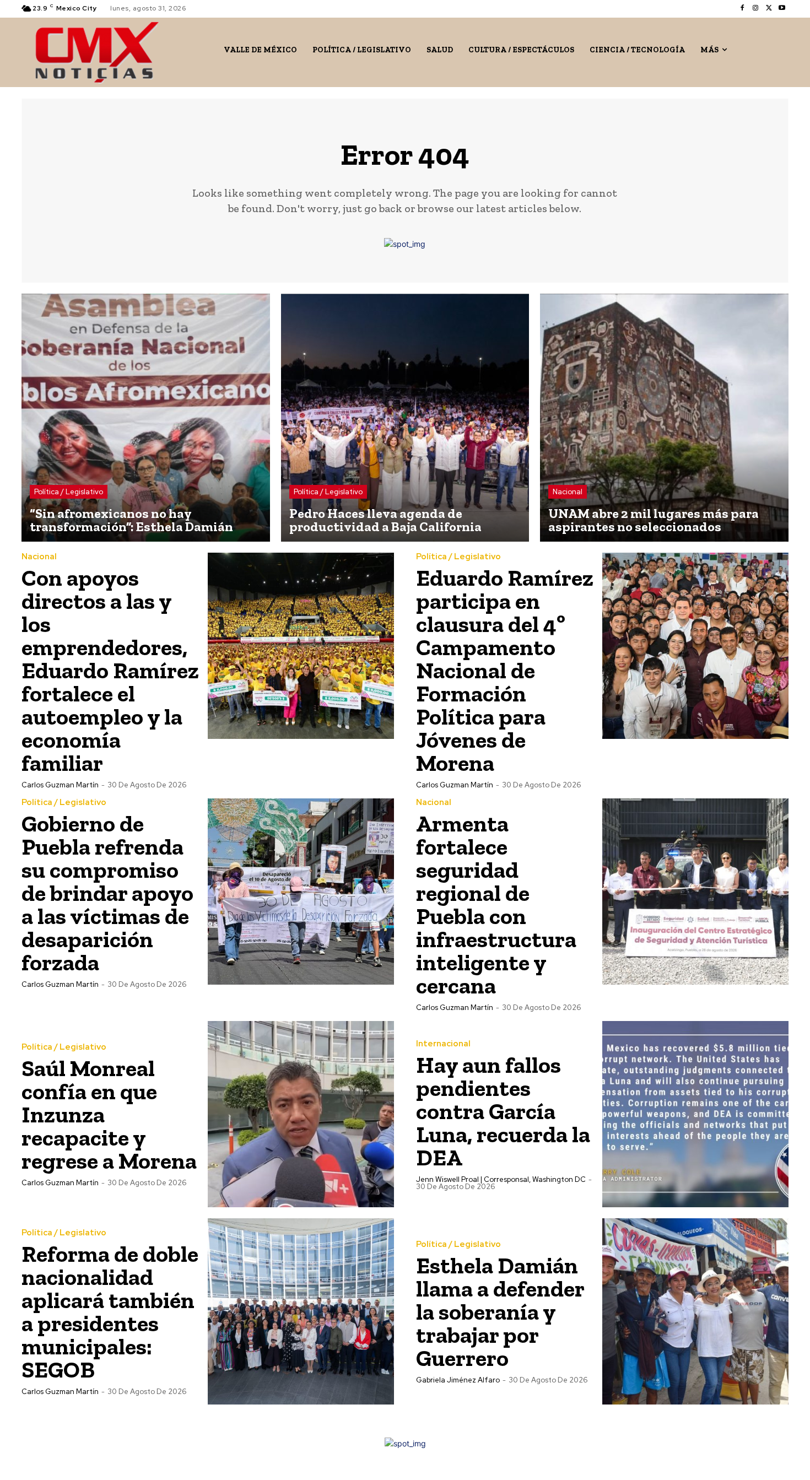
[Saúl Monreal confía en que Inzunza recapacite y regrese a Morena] (301, 1114)
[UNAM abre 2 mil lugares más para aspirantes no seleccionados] (664, 418)
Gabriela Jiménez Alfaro (458, 1380)
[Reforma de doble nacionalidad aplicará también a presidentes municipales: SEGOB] (301, 1311)
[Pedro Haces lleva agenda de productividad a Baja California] (405, 418)
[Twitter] (768, 8)
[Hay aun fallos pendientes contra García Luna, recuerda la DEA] (695, 1114)
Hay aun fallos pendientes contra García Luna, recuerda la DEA (503, 1111)
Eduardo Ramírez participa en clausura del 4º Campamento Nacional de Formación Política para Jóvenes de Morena (504, 670)
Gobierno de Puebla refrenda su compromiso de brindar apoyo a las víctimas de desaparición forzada (107, 892)
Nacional (567, 491)
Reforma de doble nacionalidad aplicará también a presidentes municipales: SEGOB (109, 1312)
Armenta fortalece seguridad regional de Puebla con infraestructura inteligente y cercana (496, 904)
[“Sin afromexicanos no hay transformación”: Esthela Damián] (145, 418)
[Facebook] (742, 8)
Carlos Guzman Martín (60, 785)
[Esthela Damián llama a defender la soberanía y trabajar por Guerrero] (695, 1311)
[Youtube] (782, 8)
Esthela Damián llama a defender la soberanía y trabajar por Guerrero (500, 1311)
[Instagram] (755, 8)
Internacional (443, 1044)
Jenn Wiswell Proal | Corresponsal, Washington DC (501, 1179)
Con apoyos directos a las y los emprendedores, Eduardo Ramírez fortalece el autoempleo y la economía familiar (110, 670)
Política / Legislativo (68, 491)
